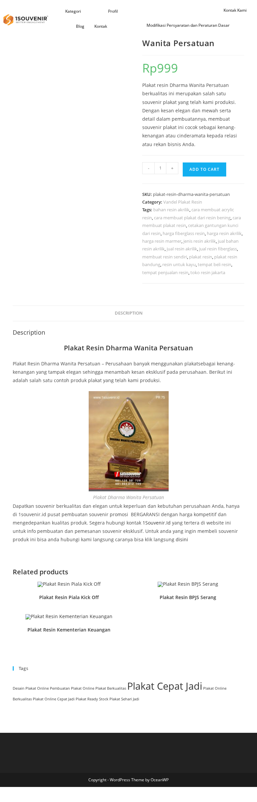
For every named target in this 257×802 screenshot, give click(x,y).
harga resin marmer (161, 241)
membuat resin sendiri (164, 257)
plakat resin (200, 257)
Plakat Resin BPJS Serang (188, 597)
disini (182, 539)
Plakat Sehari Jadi (124, 699)
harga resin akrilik (224, 233)
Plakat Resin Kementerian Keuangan (68, 629)
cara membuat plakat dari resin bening (192, 218)
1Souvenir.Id (157, 523)
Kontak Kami (235, 10)
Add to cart (204, 169)
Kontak (100, 26)
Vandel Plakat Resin (182, 202)
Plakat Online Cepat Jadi (54, 699)
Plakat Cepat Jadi (164, 686)
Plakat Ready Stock (92, 699)
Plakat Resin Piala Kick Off (69, 597)
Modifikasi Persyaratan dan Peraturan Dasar (188, 25)
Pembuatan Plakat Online (72, 688)
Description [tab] (129, 313)
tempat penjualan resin (165, 272)
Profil (113, 11)
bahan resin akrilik (171, 210)
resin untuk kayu (179, 264)
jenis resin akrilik (199, 241)
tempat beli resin (214, 264)
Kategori (73, 11)
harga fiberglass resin (184, 233)
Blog (80, 26)
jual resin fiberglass (218, 249)
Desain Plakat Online (31, 688)
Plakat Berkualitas (110, 688)
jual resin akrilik (182, 249)
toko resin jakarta (207, 272)
